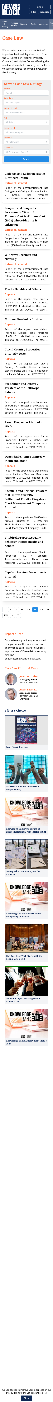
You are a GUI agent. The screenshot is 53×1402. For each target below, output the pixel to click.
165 (6, 615)
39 (41, 609)
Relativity (7, 137)
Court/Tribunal (10, 108)
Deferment (8, 147)
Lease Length (9, 128)
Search (7, 88)
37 (28, 609)
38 (35, 609)
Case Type (8, 98)
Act (5, 118)
